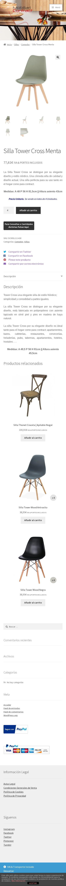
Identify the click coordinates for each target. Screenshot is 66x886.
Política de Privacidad (15, 795)
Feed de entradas (12, 708)
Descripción (10, 276)
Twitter (8, 836)
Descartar (9, 870)
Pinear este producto (19, 259)
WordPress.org (10, 715)
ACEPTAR (33, 883)
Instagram (9, 829)
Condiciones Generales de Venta (20, 787)
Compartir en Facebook (20, 255)
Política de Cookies (13, 791)
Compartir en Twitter (19, 251)
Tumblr (7, 844)
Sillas (16, 44)
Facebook (9, 832)
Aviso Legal (9, 783)
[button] (57, 57)
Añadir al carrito (28, 210)
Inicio (9, 44)
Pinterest (9, 840)
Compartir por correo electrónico (26, 263)
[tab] (33, 276)
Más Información (18, 881)
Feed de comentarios (13, 711)
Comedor (25, 44)
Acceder (7, 705)
